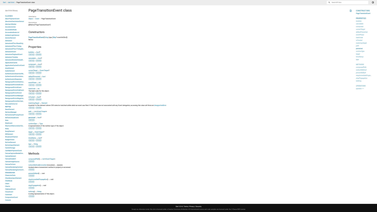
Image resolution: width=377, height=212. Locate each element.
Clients (7, 186)
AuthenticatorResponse (13, 79)
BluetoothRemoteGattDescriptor (16, 126)
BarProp (8, 107)
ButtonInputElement (12, 145)
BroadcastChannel (11, 137)
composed (32, 64)
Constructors (363, 11)
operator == (360, 89)
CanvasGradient (10, 159)
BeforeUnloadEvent (12, 118)
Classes (9, 16)
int (40, 83)
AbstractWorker (10, 24)
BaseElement (9, 109)
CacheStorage (10, 148)
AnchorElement (10, 38)
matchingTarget (33, 103)
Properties (361, 18)
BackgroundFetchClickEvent (15, 82)
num (39, 138)
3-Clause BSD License (238, 209)
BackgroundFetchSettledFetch (16, 101)
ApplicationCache (11, 63)
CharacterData (10, 175)
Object (30, 19)
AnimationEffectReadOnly (14, 43)
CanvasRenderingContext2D (15, 170)
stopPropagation (34, 185)
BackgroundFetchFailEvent (14, 90)
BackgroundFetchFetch (13, 93)
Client (7, 184)
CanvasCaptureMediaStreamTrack (17, 153)
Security (198, 206)
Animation (8, 41)
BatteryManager (10, 112)
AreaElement (9, 68)
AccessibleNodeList (12, 32)
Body (7, 129)
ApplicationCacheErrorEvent (15, 65)
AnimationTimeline (11, 57)
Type (41, 124)
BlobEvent (8, 123)
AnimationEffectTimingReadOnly (16, 49)
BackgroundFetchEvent (13, 87)
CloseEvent (9, 192)
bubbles (31, 52)
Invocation (43, 165)
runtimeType (32, 124)
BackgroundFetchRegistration (15, 98)
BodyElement (10, 131)
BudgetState (9, 140)
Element (44, 103)
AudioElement (10, 71)
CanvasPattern (10, 164)
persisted (31, 117)
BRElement (9, 134)
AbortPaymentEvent (12, 19)
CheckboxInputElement (13, 178)
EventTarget (44, 70)
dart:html (11, 2)
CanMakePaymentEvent (13, 151)
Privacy (191, 206)
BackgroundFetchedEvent (14, 85)
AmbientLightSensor (12, 35)
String (46, 37)
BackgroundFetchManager (14, 96)
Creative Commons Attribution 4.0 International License (186, 209)
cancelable (32, 58)
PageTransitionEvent (36, 37)
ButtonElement (10, 142)
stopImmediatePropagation (37, 179)
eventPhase (32, 83)
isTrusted (31, 97)
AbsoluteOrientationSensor (14, 21)
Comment (8, 195)
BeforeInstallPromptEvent (14, 115)
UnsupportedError (160, 105)
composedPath (33, 159)
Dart (4, 2)
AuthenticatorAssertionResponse (16, 74)
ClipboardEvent (10, 189)
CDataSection (10, 173)
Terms (186, 206)
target (30, 132)
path (30, 111)
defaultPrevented (34, 76)
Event (37, 19)
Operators (361, 86)
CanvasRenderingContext (14, 167)
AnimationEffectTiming (13, 46)
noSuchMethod (33, 165)
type (29, 144)
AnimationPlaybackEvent (13, 54)
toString (31, 191)
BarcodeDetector (11, 104)
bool (37, 52)
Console (8, 200)
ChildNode (8, 181)
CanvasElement (10, 156)
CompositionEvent (11, 197)
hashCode (31, 89)
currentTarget (33, 70)
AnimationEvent (10, 52)
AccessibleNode (11, 30)
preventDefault (33, 173)
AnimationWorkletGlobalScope (15, 60)
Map (54, 37)
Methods (360, 64)
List (35, 111)
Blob (6, 120)
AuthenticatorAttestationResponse (17, 76)
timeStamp (32, 138)
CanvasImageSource (12, 162)
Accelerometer (10, 27)
